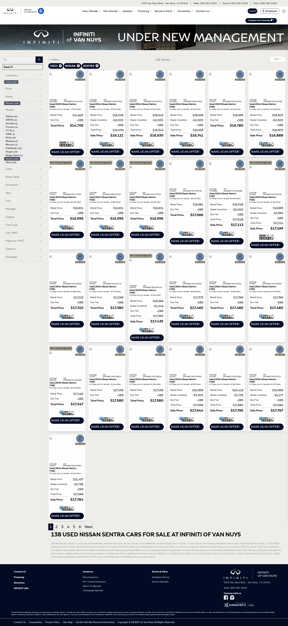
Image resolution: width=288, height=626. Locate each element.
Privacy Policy (52, 622)
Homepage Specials (93, 590)
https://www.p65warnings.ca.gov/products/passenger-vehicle (152, 614)
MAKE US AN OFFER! (65, 152)
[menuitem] (23, 82)
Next (89, 527)
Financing (19, 577)
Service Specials (160, 581)
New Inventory (90, 577)
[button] (41, 11)
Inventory (88, 571)
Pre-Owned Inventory (94, 581)
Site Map (68, 622)
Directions (19, 582)
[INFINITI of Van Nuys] (20, 10)
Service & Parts (160, 571)
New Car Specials (92, 586)
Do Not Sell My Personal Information (95, 622)
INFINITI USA (21, 588)
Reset (7, 67)
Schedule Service (161, 577)
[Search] (39, 59)
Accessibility (35, 622)
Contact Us (20, 571)
